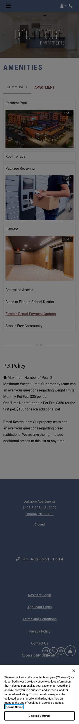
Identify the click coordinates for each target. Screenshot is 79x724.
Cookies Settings (39, 715)
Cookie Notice (14, 707)
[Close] (74, 671)
